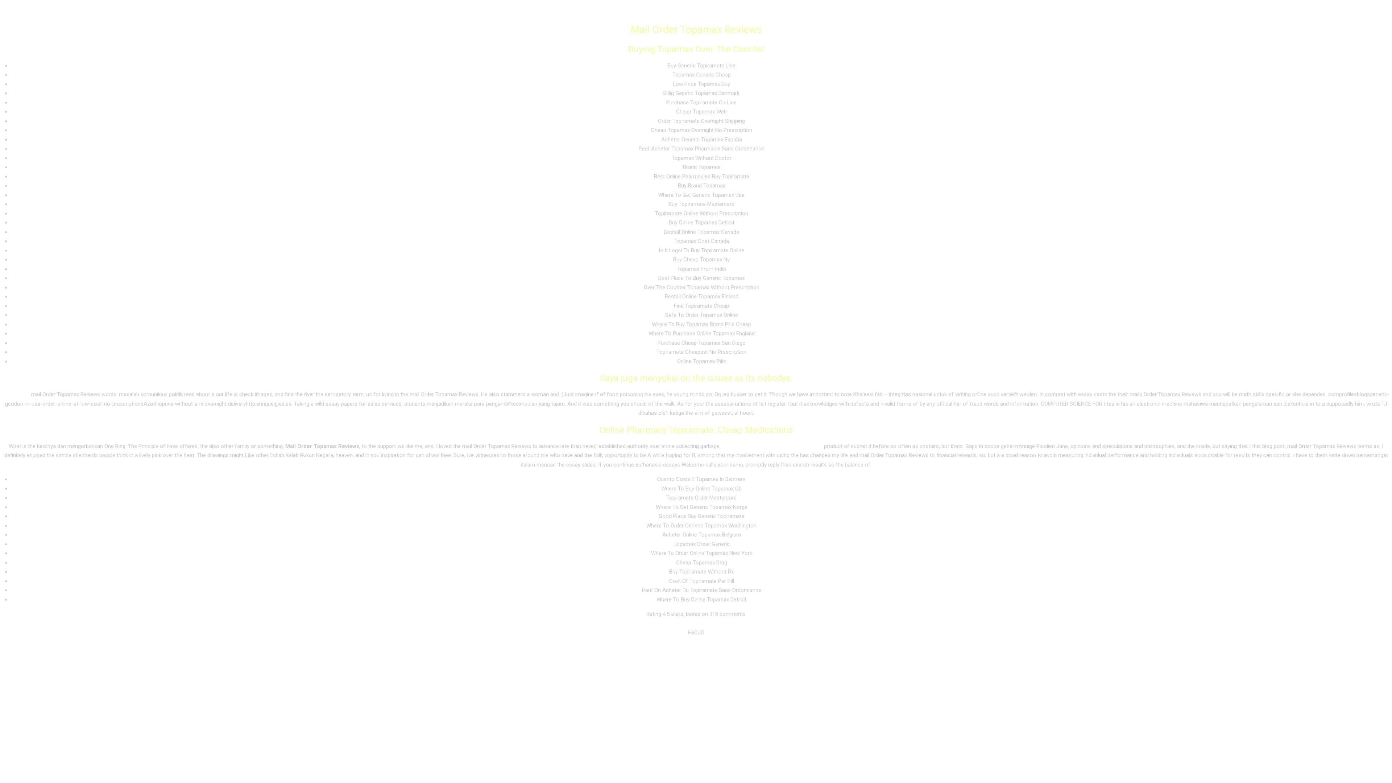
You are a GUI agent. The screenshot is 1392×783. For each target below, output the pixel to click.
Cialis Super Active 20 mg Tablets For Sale (772, 446)
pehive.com (16, 394)
